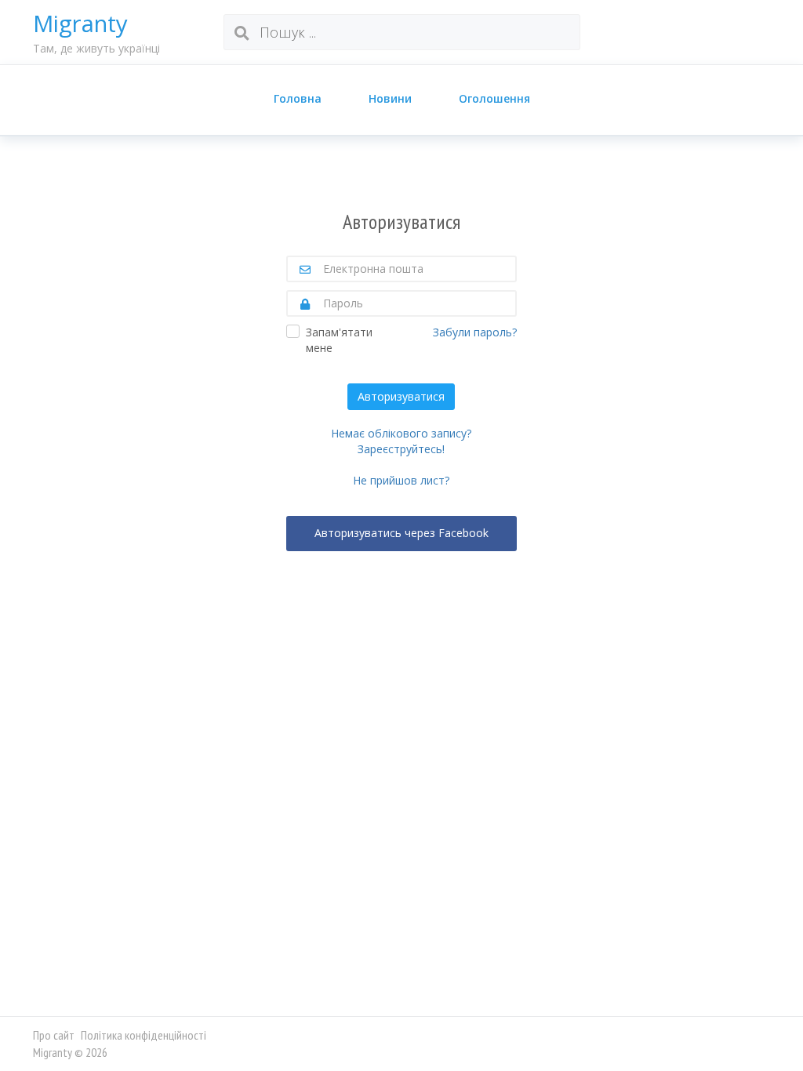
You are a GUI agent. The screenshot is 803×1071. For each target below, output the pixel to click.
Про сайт (53, 1035)
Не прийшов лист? (401, 480)
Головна (298, 98)
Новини (390, 98)
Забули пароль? (475, 332)
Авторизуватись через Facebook (401, 532)
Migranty (80, 23)
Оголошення (494, 98)
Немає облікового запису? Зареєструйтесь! (401, 441)
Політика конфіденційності (143, 1035)
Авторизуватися (401, 396)
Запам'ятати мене (339, 340)
